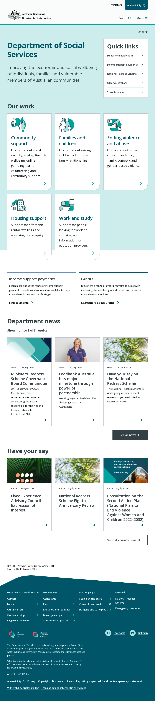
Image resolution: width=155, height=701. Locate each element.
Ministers (117, 6)
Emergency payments (127, 608)
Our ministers (15, 609)
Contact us (49, 598)
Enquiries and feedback (56, 609)
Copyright (44, 681)
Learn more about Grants (97, 302)
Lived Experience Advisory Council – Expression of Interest (27, 503)
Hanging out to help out (93, 610)
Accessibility (134, 5)
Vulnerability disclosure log (23, 688)
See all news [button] (128, 435)
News (10, 604)
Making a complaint (54, 615)
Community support (23, 141)
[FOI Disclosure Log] (16, 635)
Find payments (19, 302)
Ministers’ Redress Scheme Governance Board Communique (29, 378)
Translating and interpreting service (62, 688)
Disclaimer (58, 681)
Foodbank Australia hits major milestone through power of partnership (76, 383)
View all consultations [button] (121, 541)
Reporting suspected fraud (92, 681)
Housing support (28, 218)
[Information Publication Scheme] (40, 635)
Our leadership (16, 615)
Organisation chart (18, 620)
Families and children (72, 141)
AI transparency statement (126, 681)
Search (123, 18)
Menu (140, 18)
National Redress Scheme (125, 601)
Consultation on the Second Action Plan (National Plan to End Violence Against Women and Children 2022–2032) (125, 507)
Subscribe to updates (55, 621)
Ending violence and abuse (123, 141)
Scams (70, 681)
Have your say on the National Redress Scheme (122, 378)
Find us (47, 604)
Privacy (31, 681)
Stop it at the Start (90, 599)
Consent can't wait (90, 604)
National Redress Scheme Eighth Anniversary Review (76, 500)
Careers (11, 598)
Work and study (75, 218)
